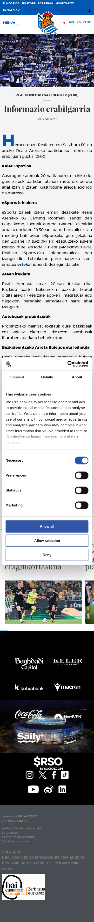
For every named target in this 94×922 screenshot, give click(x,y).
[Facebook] (54, 774)
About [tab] (77, 377)
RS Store (28, 3)
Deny (47, 555)
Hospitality (65, 3)
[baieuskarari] (23, 886)
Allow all (47, 526)
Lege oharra (11, 832)
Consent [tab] (17, 377)
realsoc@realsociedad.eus (22, 828)
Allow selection (47, 541)
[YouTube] (33, 789)
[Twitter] (42, 774)
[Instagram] (29, 774)
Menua (9, 22)
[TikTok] (64, 774)
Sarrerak (45, 3)
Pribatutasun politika (18, 837)
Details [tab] (47, 377)
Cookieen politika (16, 841)
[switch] (81, 475)
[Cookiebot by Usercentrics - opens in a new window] (67, 364)
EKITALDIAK (11, 10)
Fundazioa (11, 3)
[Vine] (49, 789)
